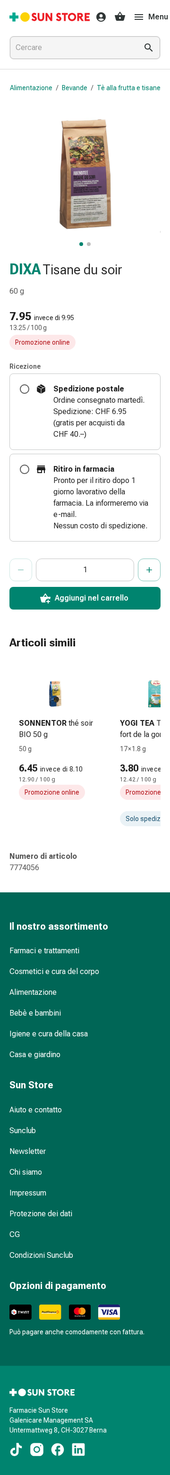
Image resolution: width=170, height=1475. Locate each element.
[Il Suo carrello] (119, 17)
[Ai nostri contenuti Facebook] (57, 1449)
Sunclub (22, 1130)
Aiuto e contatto (35, 1109)
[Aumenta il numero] (149, 570)
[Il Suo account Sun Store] (98, 17)
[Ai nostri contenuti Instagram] (36, 1449)
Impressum (27, 1192)
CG (14, 1234)
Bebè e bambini (35, 1013)
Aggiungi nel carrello (91, 597)
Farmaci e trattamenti (44, 950)
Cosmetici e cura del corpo (54, 971)
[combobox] (72, 47)
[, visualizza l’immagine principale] (81, 244)
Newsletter (27, 1151)
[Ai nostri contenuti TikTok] (16, 1449)
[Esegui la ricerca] (148, 47)
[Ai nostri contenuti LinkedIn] (78, 1449)
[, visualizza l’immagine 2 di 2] (89, 244)
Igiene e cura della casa (48, 1033)
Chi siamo (25, 1172)
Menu (158, 16)
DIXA (25, 269)
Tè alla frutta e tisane (129, 88)
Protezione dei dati (40, 1213)
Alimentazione (31, 88)
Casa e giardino (34, 1054)
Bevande (74, 88)
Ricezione (25, 366)
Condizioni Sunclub (41, 1255)
